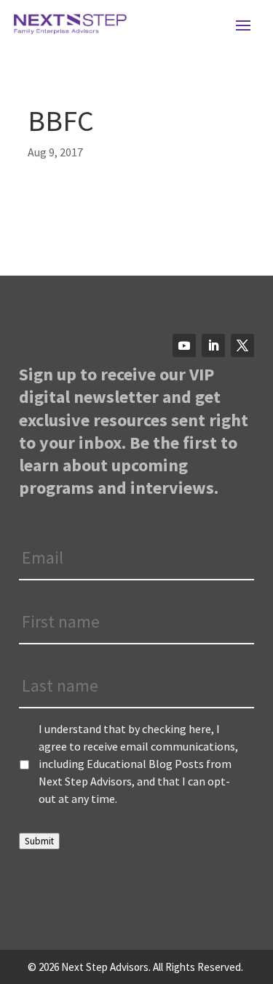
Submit (39, 841)
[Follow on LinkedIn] (213, 345)
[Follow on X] (242, 345)
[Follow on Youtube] (184, 345)
